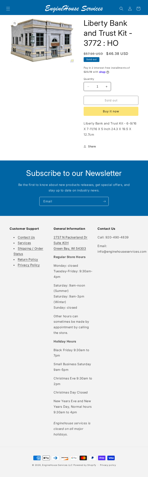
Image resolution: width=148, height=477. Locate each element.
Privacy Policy (29, 265)
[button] (8, 8)
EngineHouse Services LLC (57, 465)
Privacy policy (108, 465)
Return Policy (28, 259)
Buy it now (111, 111)
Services (24, 243)
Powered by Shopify (84, 465)
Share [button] (92, 146)
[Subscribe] (104, 201)
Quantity (89, 78)
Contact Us (26, 237)
